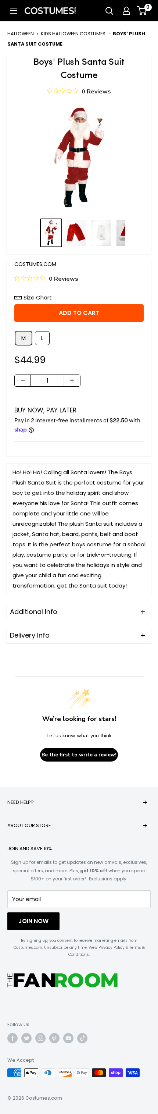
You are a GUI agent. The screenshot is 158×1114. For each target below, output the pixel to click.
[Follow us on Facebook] (12, 1038)
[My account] (126, 11)
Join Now (33, 921)
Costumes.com (35, 264)
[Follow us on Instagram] (40, 1038)
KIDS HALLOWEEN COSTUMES (73, 34)
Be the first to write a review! (79, 754)
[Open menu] (13, 11)
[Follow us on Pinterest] (54, 1038)
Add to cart (79, 313)
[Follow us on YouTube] (68, 1038)
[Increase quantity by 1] (72, 380)
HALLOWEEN (20, 34)
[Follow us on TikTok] (82, 1038)
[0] (142, 10)
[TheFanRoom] (62, 980)
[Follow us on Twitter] (26, 1038)
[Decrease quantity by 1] (23, 380)
